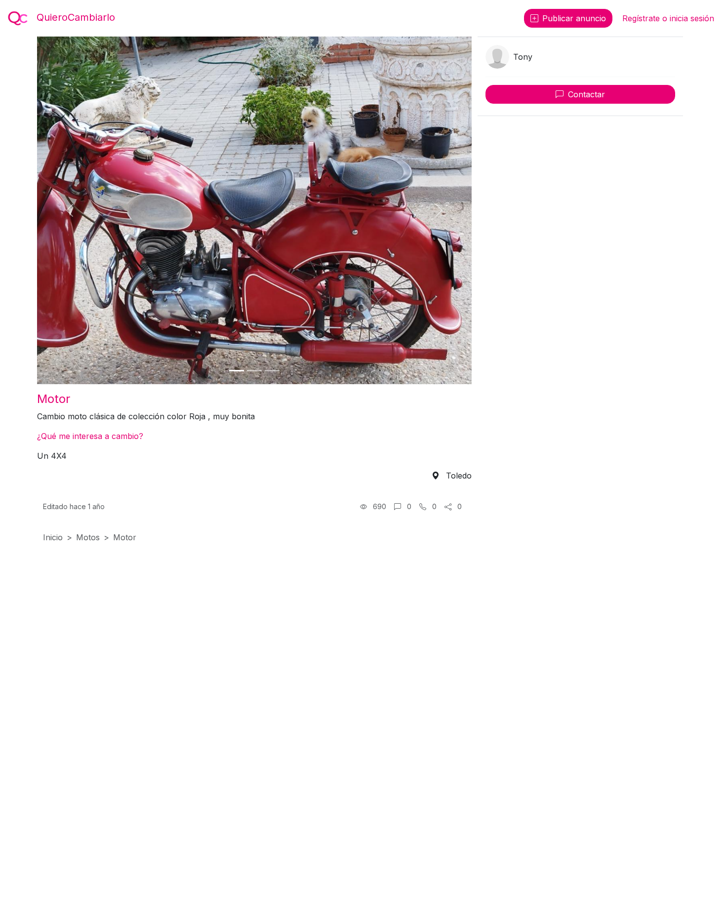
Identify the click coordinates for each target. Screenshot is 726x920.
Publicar (574, 18)
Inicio (53, 537)
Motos (88, 537)
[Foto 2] (254, 370)
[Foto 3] (272, 370)
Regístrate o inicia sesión (668, 18)
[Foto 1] (236, 370)
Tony (522, 57)
